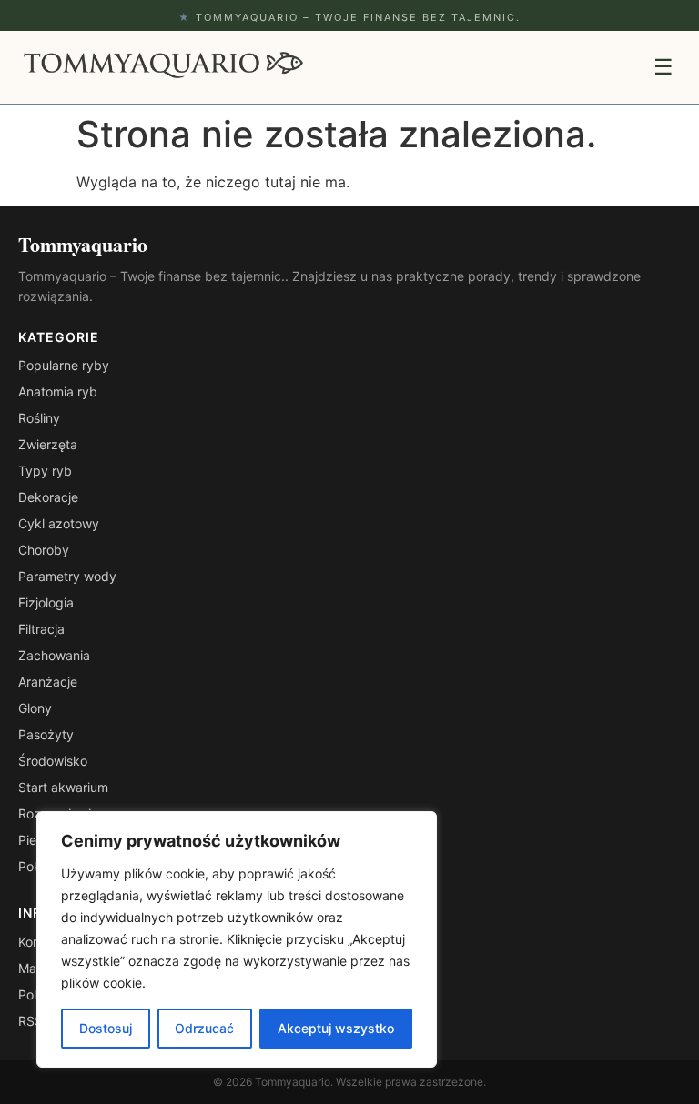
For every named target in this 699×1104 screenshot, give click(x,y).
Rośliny (39, 418)
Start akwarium (63, 787)
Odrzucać (204, 1028)
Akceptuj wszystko (336, 1028)
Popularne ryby (63, 365)
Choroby (43, 549)
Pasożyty (46, 734)
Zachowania (54, 655)
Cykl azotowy (58, 523)
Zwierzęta (47, 444)
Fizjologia (46, 602)
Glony (35, 708)
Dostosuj (105, 1028)
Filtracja (41, 629)
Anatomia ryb (57, 391)
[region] (236, 939)
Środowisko (52, 760)
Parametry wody (67, 576)
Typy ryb (45, 470)
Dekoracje (48, 497)
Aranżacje (47, 681)
